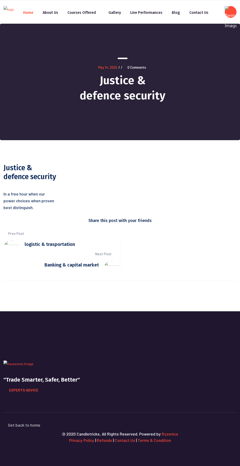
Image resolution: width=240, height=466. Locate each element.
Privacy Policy (81, 440)
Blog (176, 12)
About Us (50, 12)
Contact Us (198, 12)
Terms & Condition (154, 440)
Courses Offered (82, 12)
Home (28, 12)
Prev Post (16, 233)
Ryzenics (170, 433)
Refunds (104, 440)
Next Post (103, 254)
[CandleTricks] (9, 9)
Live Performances (146, 12)
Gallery (115, 12)
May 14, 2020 (107, 67)
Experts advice (23, 390)
